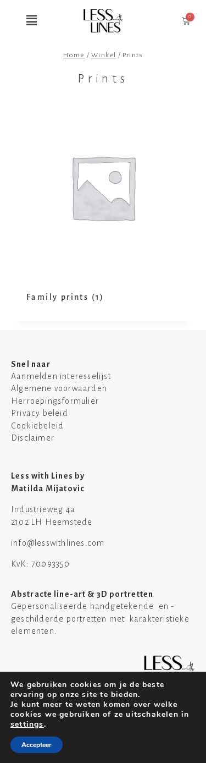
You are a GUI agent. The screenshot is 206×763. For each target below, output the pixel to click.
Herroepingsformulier (55, 401)
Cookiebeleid (37, 425)
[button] (22, 20)
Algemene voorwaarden (59, 388)
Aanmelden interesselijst (61, 376)
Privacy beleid (39, 413)
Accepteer (36, 744)
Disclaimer (32, 437)
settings (27, 724)
